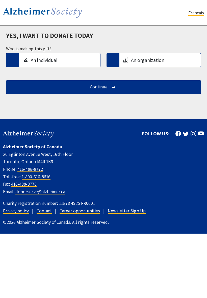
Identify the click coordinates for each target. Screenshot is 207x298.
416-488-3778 (24, 184)
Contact (44, 211)
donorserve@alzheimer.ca (40, 191)
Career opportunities (80, 211)
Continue (99, 87)
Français (196, 13)
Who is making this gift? (28, 48)
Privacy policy (16, 211)
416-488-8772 (30, 169)
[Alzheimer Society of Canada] (28, 134)
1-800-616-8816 (36, 177)
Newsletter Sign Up (127, 211)
